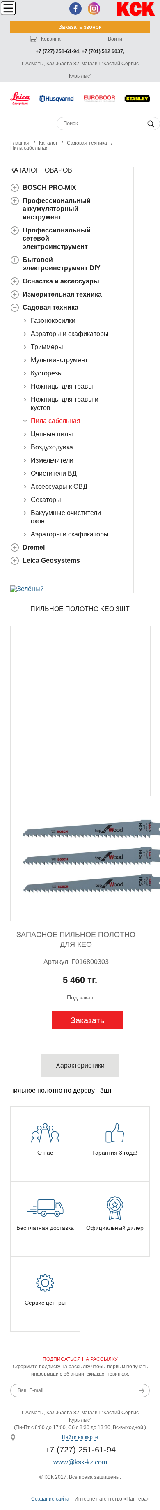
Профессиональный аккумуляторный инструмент (57, 209)
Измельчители (52, 460)
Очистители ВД (54, 473)
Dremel (34, 547)
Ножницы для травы (62, 386)
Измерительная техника (62, 294)
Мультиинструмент (59, 360)
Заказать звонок (80, 26)
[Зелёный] (27, 588)
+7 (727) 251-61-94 (57, 51)
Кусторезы (47, 373)
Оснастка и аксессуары (61, 281)
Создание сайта (50, 1499)
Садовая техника (87, 142)
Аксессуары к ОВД (59, 486)
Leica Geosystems (51, 560)
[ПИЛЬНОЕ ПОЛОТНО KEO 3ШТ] (80, 773)
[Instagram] (94, 8)
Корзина (50, 39)
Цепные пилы (52, 433)
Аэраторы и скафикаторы (70, 333)
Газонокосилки (53, 320)
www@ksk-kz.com (80, 1462)
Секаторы (46, 499)
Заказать (87, 1020)
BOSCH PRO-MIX (49, 187)
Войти (115, 39)
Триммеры (47, 346)
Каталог (48, 142)
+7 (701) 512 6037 (102, 51)
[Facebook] (75, 8)
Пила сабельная (29, 147)
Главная (20, 142)
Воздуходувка (52, 447)
